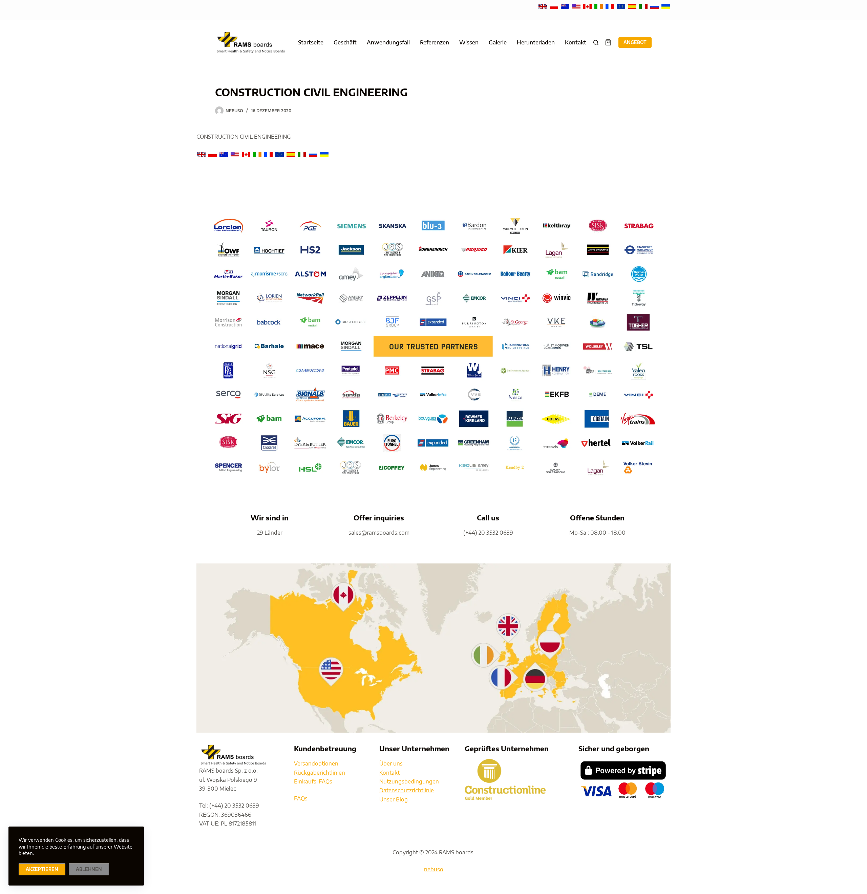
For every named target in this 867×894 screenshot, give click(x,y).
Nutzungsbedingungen (409, 781)
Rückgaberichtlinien (319, 772)
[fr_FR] (610, 6)
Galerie (498, 42)
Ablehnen (89, 869)
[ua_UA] (665, 6)
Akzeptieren (42, 869)
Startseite (310, 42)
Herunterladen (536, 42)
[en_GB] (543, 6)
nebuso (433, 869)
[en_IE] (599, 6)
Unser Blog (393, 799)
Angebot (635, 42)
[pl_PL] (554, 6)
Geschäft (345, 42)
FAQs (301, 798)
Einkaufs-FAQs (313, 781)
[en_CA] (588, 6)
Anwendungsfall (388, 42)
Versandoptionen (316, 763)
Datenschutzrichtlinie (406, 790)
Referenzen (434, 42)
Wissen (469, 42)
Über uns (391, 763)
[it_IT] (644, 6)
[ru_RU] (655, 6)
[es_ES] (633, 6)
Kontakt (575, 42)
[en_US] (577, 6)
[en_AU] (566, 6)
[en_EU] (621, 6)
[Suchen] (595, 42)
